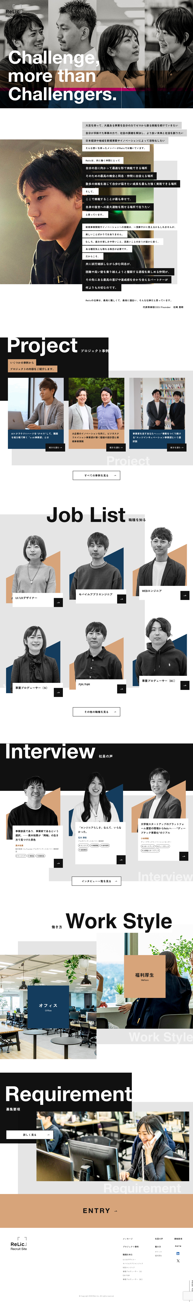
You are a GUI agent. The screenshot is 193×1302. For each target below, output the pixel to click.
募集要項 (178, 1238)
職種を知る (128, 1254)
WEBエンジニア (129, 1267)
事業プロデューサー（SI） (133, 1271)
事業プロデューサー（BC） (133, 1279)
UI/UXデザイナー (129, 1259)
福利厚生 (158, 1255)
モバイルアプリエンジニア (133, 1263)
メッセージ (128, 1238)
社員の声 (159, 1238)
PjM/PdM (126, 1275)
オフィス (158, 1251)
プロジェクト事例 (131, 1246)
